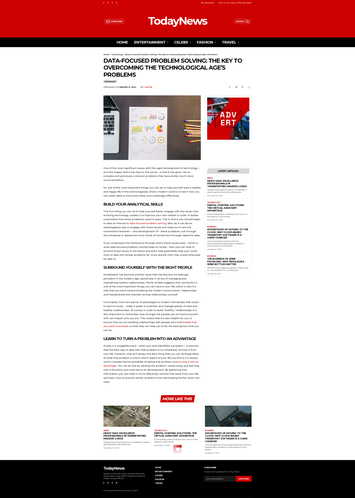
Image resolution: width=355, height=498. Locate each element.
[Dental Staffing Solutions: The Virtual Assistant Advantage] (177, 416)
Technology (117, 54)
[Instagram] (108, 2)
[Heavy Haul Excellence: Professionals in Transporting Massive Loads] (126, 416)
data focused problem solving (148, 223)
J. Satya (148, 87)
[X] (116, 2)
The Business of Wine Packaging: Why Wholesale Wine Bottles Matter (225, 261)
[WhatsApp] (249, 87)
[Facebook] (103, 2)
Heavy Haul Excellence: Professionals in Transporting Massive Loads (227, 183)
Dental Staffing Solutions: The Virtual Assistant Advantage (225, 208)
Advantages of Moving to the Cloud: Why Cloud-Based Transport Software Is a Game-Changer (227, 233)
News (210, 178)
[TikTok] (112, 2)
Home (106, 54)
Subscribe (243, 479)
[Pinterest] (242, 87)
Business (211, 227)
